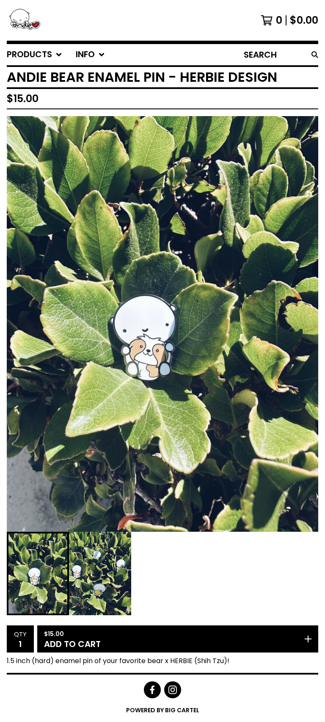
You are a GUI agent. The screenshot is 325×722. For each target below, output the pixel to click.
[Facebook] (152, 689)
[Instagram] (172, 689)
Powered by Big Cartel (162, 710)
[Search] (315, 54)
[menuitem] (34, 54)
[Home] (28, 20)
